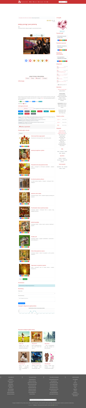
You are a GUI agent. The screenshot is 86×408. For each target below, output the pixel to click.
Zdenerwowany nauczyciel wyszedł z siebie (61, 37)
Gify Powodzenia (11, 390)
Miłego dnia (63, 153)
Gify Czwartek (11, 384)
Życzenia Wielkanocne (32, 392)
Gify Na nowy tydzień (10, 392)
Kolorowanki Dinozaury (54, 387)
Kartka (33, 78)
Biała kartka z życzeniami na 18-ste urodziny (62, 46)
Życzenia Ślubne (32, 394)
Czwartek (65, 151)
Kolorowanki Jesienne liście (53, 389)
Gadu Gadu (53, 111)
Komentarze (38, 78)
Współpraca (75, 392)
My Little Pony (59, 166)
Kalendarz (75, 385)
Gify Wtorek (22, 363)
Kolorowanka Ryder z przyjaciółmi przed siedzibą (61, 58)
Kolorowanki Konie (54, 381)
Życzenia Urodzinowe (32, 381)
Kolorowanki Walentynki (54, 392)
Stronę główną (60, 78)
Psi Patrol (63, 168)
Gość (58, 66)
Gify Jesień (25, 279)
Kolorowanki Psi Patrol (54, 385)
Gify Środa (10, 387)
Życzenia (35, 1)
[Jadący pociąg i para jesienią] (36, 45)
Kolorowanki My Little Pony (53, 379)
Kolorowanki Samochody (54, 382)
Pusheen (60, 168)
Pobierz (28, 78)
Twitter (46, 111)
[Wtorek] (24, 357)
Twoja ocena (20, 291)
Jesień (42, 98)
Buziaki (60, 153)
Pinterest (27, 113)
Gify (31, 1)
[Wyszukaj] (66, 2)
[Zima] (49, 336)
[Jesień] (36, 336)
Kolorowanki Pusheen (53, 384)
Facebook (20, 111)
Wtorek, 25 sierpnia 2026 (62, 89)
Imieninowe (62, 161)
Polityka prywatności (75, 394)
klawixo (59, 119)
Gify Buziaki (47, 363)
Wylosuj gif (62, 31)
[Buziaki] (49, 357)
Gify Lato (21, 343)
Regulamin (75, 389)
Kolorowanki (41, 1)
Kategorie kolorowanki (61, 133)
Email (33, 113)
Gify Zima (47, 343)
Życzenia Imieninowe (32, 385)
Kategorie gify (61, 130)
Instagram (40, 111)
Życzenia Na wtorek (32, 379)
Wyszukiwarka (75, 395)
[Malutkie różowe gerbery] (62, 24)
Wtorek (58, 151)
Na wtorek (60, 158)
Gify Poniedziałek (11, 389)
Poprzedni (34, 35)
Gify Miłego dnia (10, 385)
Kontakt (75, 390)
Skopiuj (26, 108)
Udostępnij (45, 78)
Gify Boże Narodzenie (10, 394)
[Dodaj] (46, 2)
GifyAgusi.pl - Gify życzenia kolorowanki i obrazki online (43, 405)
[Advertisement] (43, 9)
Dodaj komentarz (22, 303)
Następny (39, 35)
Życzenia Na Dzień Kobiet (32, 384)
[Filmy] (44, 2)
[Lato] (24, 336)
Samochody (65, 166)
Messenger (27, 111)
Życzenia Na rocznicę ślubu (32, 382)
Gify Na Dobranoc (36, 363)
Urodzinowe (64, 158)
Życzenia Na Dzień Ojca (32, 387)
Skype (21, 113)
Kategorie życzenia (61, 132)
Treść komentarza (21, 295)
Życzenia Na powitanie (32, 390)
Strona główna (75, 379)
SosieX (59, 122)
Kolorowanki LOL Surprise (53, 394)
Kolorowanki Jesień (54, 390)
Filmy (75, 387)
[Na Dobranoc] (36, 357)
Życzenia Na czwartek (32, 389)
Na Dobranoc (62, 151)
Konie (62, 166)
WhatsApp (33, 111)
